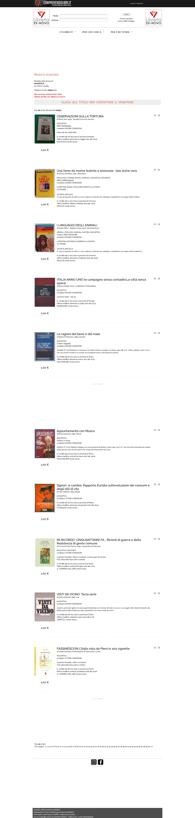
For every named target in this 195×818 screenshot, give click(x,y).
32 (107, 746)
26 (94, 746)
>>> (151, 746)
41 (128, 746)
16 (71, 746)
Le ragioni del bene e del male (78, 334)
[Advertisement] (65, 55)
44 (135, 746)
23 (87, 746)
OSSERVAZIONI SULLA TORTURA (80, 116)
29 (101, 746)
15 (69, 746)
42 (130, 746)
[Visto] (155, 116)
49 (146, 746)
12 (62, 746)
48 (144, 746)
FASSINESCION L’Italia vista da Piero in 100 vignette (93, 648)
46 (139, 746)
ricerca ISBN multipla (126, 21)
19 (78, 746)
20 (80, 746)
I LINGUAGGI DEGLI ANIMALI (77, 225)
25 (91, 746)
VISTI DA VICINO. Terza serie (76, 594)
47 (142, 746)
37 (119, 746)
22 (85, 746)
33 (110, 746)
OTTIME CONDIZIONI (73, 498)
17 (73, 746)
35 (114, 746)
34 (112, 746)
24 (89, 746)
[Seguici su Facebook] (100, 764)
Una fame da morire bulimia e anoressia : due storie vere (97, 170)
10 (58, 746)
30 (103, 746)
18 (76, 746)
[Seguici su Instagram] (94, 764)
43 (133, 746)
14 (67, 746)
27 (96, 746)
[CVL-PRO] (157, 116)
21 (82, 746)
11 (60, 746)
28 (98, 746)
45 (137, 746)
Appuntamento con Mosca (76, 431)
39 (124, 746)
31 (105, 746)
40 (126, 746)
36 (117, 746)
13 (65, 746)
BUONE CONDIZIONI (73, 128)
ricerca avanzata (126, 19)
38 (121, 746)
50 (149, 746)
